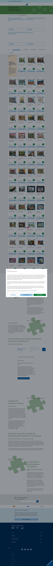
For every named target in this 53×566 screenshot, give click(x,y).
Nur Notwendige (26, 294)
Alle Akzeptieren (40, 294)
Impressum (35, 290)
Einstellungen (13, 294)
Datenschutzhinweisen (25, 290)
